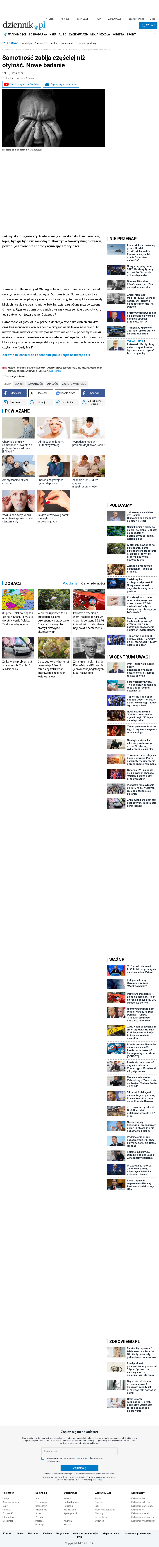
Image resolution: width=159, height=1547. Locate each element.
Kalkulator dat (138, 1498)
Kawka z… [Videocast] (61, 43)
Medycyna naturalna (105, 1509)
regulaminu (82, 1458)
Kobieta (67, 1498)
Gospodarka (41, 1506)
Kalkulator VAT (138, 1509)
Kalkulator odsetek (140, 1513)
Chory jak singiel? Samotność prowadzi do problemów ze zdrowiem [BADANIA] (17, 446)
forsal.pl (65, 19)
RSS (79, 1537)
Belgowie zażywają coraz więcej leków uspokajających (53, 518)
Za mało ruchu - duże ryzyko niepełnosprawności (85, 483)
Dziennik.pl (41, 1492)
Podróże (39, 1521)
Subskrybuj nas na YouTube (24, 84)
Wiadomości (41, 1509)
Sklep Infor (7, 1521)
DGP (98, 19)
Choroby (99, 1513)
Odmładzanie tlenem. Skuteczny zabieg (50, 443)
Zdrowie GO (40, 43)
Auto (37, 1498)
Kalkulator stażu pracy (142, 1506)
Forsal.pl (6, 1509)
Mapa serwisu (111, 1533)
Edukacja (68, 1506)
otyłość (52, 383)
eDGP (5, 1506)
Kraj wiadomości (93, 583)
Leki (97, 1506)
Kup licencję (55, 371)
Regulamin (62, 1533)
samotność (35, 383)
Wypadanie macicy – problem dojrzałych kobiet (88, 443)
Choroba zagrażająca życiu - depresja (50, 481)
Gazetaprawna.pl (10, 1502)
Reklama (33, 1533)
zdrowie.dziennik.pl (23, 50)
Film (66, 1517)
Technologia (41, 1502)
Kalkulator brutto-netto (142, 1517)
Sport (38, 1513)
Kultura (67, 1524)
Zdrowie (39, 1517)
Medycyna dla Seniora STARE (48, 50)
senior (19, 383)
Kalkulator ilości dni (140, 1502)
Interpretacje (8, 1517)
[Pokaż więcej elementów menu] (154, 34)
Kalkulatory (138, 1492)
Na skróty (8, 1492)
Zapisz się (79, 1468)
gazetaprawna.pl (137, 19)
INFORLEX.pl (83, 19)
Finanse (99, 1502)
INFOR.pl (49, 19)
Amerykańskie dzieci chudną (15, 481)
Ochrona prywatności (85, 1533)
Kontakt (7, 1533)
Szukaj (150, 25)
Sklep (152, 19)
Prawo (98, 1498)
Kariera (47, 1533)
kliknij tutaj (97, 1480)
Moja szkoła (70, 1509)
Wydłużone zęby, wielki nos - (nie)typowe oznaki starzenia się (17, 518)
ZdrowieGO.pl (114, 19)
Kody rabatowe (71, 1502)
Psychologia (101, 1517)
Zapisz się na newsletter (63, 84)
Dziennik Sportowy (86, 43)
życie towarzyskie (74, 383)
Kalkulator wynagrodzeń (143, 1521)
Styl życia (99, 1521)
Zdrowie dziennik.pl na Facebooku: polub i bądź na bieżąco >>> (46, 355)
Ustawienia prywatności (137, 1533)
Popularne (70, 583)
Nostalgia (26, 43)
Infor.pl (5, 1498)
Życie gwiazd (70, 1513)
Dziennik (6, 50)
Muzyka (68, 1521)
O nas (20, 1533)
